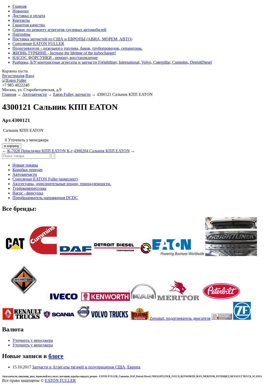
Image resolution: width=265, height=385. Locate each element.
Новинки (20, 11)
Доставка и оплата (28, 15)
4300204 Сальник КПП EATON (102, 151)
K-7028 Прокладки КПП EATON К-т (40, 151)
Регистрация (13, 76)
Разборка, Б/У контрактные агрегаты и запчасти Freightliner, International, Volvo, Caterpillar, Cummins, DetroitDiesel (112, 62)
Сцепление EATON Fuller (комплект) (45, 179)
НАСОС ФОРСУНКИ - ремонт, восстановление (55, 57)
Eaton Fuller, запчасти (72, 94)
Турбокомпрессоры (29, 188)
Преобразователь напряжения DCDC (45, 197)
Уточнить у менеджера (32, 340)
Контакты (21, 20)
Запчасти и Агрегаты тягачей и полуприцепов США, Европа (86, 367)
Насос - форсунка (27, 193)
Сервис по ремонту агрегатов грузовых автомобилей (59, 29)
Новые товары (25, 165)
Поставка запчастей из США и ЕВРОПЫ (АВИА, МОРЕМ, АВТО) (72, 39)
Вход (29, 76)
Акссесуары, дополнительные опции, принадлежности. (61, 183)
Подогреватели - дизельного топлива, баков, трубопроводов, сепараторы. (77, 48)
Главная (19, 6)
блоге (55, 356)
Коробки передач (27, 170)
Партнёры (21, 34)
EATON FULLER (60, 380)
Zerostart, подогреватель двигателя (180, 318)
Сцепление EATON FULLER (38, 43)
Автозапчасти (34, 94)
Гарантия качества (28, 25)
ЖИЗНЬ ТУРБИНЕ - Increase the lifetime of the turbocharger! (64, 53)
